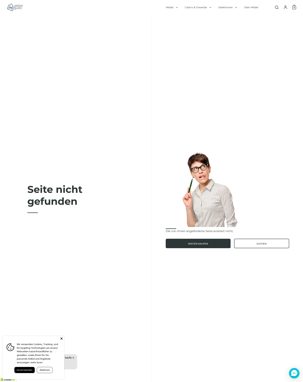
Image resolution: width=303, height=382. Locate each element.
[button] (294, 373)
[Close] (61, 338)
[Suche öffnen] (277, 7)
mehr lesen (37, 362)
